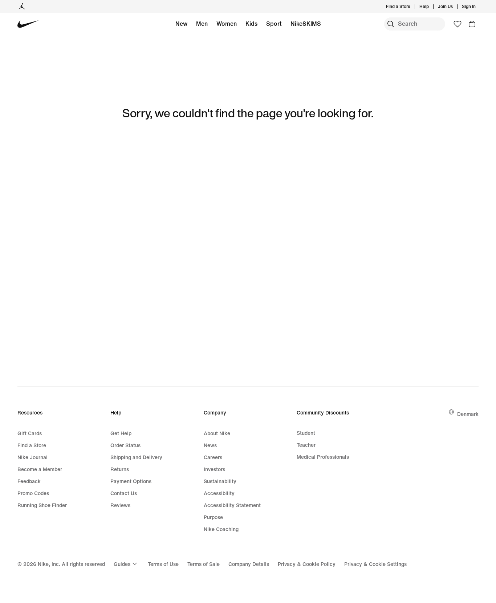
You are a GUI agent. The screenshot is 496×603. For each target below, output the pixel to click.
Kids (251, 23)
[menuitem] (431, 6)
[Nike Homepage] (28, 24)
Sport (274, 23)
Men (202, 23)
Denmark (468, 414)
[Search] (390, 24)
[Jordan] (21, 6)
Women (226, 23)
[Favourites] (457, 24)
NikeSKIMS (305, 23)
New (181, 23)
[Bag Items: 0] (472, 24)
